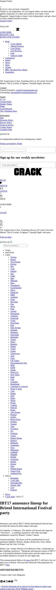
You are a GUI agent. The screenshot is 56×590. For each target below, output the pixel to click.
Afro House (15, 412)
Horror (13, 464)
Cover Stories (16, 44)
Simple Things (6, 104)
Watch (7, 60)
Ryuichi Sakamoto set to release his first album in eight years (26, 586)
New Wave (15, 375)
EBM (12, 368)
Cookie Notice (6, 127)
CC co (2, 99)
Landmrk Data (6, 129)
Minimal (13, 281)
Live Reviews (16, 51)
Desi (12, 466)
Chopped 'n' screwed (19, 386)
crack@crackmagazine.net (27, 90)
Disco (12, 290)
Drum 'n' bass (16, 389)
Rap (12, 304)
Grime (13, 349)
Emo (12, 309)
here (8, 565)
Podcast (13, 408)
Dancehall (14, 335)
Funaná (13, 424)
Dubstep (13, 330)
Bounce (13, 440)
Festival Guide (16, 55)
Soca (12, 447)
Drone (13, 403)
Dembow (14, 332)
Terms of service (7, 125)
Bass (12, 283)
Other (12, 276)
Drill (12, 396)
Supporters (9, 72)
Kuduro (13, 422)
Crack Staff (10, 497)
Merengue (14, 450)
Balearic (13, 344)
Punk (12, 299)
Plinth (2, 106)
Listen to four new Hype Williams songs (16, 589)
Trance (13, 339)
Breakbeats (15, 384)
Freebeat (13, 433)
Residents (14, 478)
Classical (14, 382)
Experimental (15, 288)
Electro (13, 264)
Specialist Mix (16, 483)
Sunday (13, 271)
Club (12, 391)
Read (7, 41)
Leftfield (13, 452)
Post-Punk (14, 323)
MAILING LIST (7, 35)
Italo (12, 278)
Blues (12, 398)
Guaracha (14, 459)
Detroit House (16, 469)
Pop (12, 266)
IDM (12, 365)
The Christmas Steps (8, 111)
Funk (12, 358)
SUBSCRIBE (6, 32)
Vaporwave (15, 353)
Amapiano (14, 445)
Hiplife (13, 457)
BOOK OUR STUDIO (10, 37)
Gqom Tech (15, 471)
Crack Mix (14, 480)
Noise (12, 342)
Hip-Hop (14, 302)
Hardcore (14, 292)
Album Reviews (17, 46)
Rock (12, 306)
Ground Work (5, 102)
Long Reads (15, 48)
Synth (12, 321)
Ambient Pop (15, 473)
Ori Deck (14, 429)
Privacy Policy (6, 122)
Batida (13, 346)
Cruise (13, 436)
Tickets (8, 67)
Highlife (13, 455)
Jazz (12, 274)
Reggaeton (14, 313)
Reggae (13, 415)
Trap (12, 426)
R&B (12, 295)
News (7, 63)
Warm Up (14, 372)
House (13, 259)
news (28, 560)
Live (12, 487)
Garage (13, 311)
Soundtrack (15, 285)
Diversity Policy (6, 120)
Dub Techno (15, 328)
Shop (7, 65)
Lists (12, 53)
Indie (12, 377)
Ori (11, 431)
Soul (12, 356)
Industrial (14, 337)
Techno (13, 257)
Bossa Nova (15, 419)
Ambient (14, 297)
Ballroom (14, 443)
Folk (12, 379)
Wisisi (12, 400)
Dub (12, 325)
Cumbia (13, 405)
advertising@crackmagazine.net (24, 92)
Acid (12, 269)
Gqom (13, 351)
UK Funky (14, 361)
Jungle (13, 370)
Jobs (2, 118)
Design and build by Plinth (11, 143)
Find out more (6, 237)
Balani (13, 393)
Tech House (15, 262)
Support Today (6, 21)
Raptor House (16, 438)
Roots (12, 410)
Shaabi (13, 462)
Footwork (14, 318)
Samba (13, 417)
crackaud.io (10, 58)
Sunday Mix (15, 485)
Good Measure (6, 109)
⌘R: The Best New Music (16, 70)
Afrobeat (14, 316)
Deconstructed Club (18, 363)
